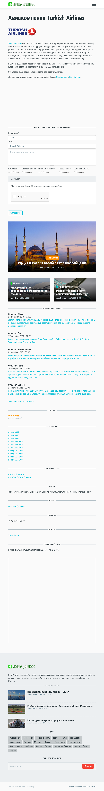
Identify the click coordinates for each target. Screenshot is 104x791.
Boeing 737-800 (15, 453)
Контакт (92, 787)
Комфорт (12, 169)
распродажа (15, 742)
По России (28, 738)
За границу (15, 738)
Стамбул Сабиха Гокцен (19, 477)
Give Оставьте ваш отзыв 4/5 (16, 172)
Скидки (27, 742)
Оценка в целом (81, 169)
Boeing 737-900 (15, 457)
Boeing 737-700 (15, 450)
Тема (10, 141)
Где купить (60, 742)
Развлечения (65, 169)
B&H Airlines (74, 77)
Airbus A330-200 (15, 441)
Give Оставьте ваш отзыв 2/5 (11, 172)
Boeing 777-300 (15, 460)
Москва (37, 742)
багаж (64, 738)
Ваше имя (13, 133)
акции (77, 746)
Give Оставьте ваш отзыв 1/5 (9, 172)
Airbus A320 (13, 435)
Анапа (39, 746)
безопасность (16, 746)
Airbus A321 (13, 438)
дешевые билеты (62, 746)
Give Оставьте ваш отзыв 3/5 (14, 172)
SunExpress (61, 77)
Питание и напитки (47, 169)
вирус (55, 738)
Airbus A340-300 (15, 447)
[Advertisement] (52, 102)
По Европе (75, 738)
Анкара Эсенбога (16, 474)
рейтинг (29, 746)
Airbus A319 (13, 432)
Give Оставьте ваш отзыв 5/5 (18, 172)
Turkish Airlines (15, 43)
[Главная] (22, 4)
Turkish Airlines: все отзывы (21, 401)
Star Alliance (13, 535)
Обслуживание (29, 169)
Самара (48, 742)
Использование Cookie (78, 787)
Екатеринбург (74, 742)
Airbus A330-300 (15, 444)
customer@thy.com (16, 506)
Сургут (48, 746)
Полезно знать (43, 738)
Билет (85, 746)
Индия (13, 750)
